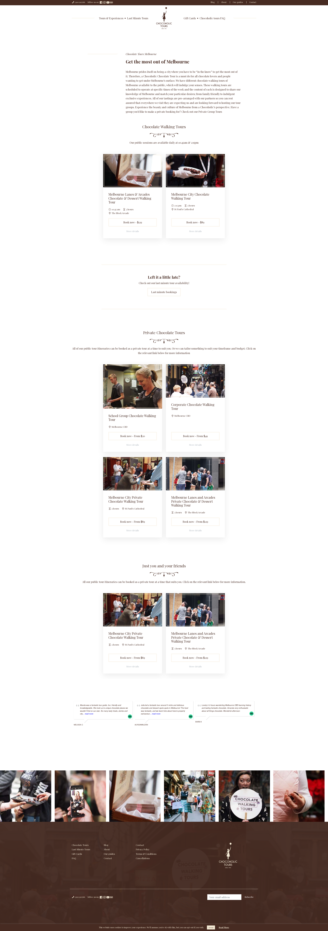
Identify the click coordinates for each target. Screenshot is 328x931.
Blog (213, 2)
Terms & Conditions (146, 853)
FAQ (74, 858)
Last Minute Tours (137, 18)
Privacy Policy (142, 849)
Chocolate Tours (80, 844)
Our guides (238, 2)
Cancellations (143, 858)
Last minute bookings (164, 292)
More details (132, 231)
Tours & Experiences (111, 18)
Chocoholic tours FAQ (212, 18)
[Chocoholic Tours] (164, 18)
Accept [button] (210, 927)
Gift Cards (190, 18)
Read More (224, 927)
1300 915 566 (79, 2)
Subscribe (249, 897)
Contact (252, 2)
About (224, 2)
